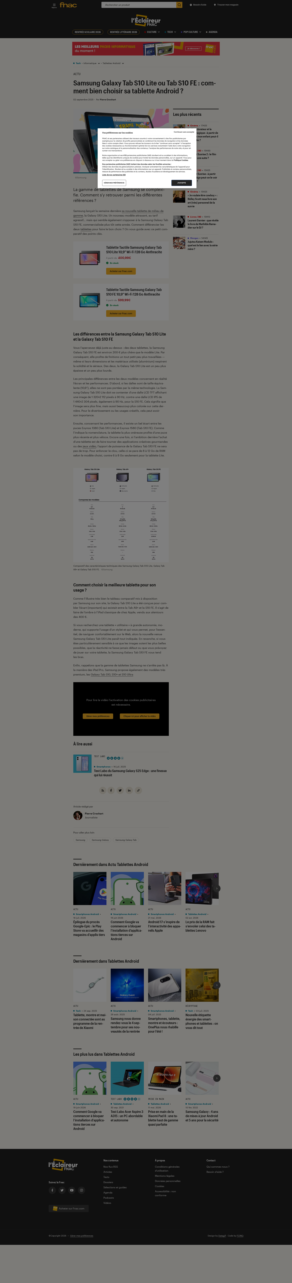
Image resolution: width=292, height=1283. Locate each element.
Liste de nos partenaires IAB (114, 175)
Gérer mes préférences (114, 183)
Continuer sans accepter (184, 132)
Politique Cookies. (180, 160)
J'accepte (181, 183)
